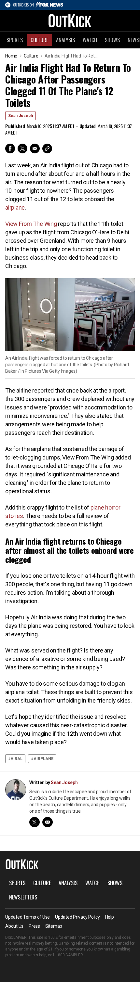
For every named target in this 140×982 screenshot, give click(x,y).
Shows (112, 40)
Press (34, 926)
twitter (34, 822)
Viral (16, 758)
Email (35, 148)
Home (11, 55)
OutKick (70, 20)
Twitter (22, 148)
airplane (15, 207)
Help (109, 917)
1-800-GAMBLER (69, 955)
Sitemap (53, 926)
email (47, 822)
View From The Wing (31, 223)
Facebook (10, 148)
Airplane (43, 758)
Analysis (65, 40)
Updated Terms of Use (27, 917)
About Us (14, 926)
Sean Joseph (20, 115)
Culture (39, 40)
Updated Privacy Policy (77, 917)
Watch (90, 40)
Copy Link (47, 148)
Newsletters (23, 897)
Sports (15, 40)
